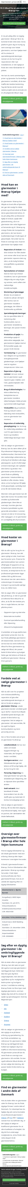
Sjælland (20, 1118)
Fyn (10, 1118)
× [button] (26, 1168)
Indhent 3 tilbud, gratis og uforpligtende (12, 99)
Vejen (6, 1005)
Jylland (3, 1118)
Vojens (6, 1020)
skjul (21, 135)
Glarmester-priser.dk (10, 2)
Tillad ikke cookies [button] (14, 1183)
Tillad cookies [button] (14, 1180)
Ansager (7, 1024)
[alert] (14, 1177)
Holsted (7, 1012)
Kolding (7, 1016)
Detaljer (11, 1176)
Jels (5, 1009)
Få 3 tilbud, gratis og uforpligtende (14, 23)
